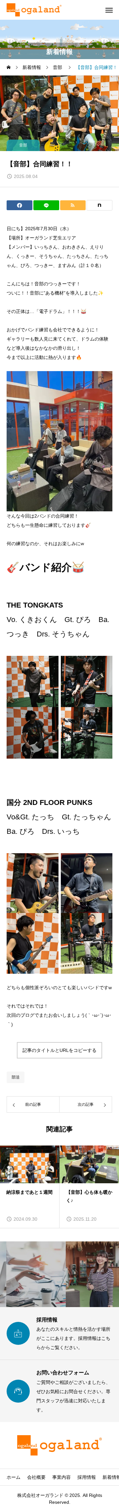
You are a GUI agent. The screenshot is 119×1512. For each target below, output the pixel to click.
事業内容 (61, 1477)
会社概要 (36, 1477)
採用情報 (86, 1477)
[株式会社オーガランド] (34, 10)
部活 (16, 1077)
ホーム (13, 1477)
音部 (23, 145)
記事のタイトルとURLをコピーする (59, 1050)
